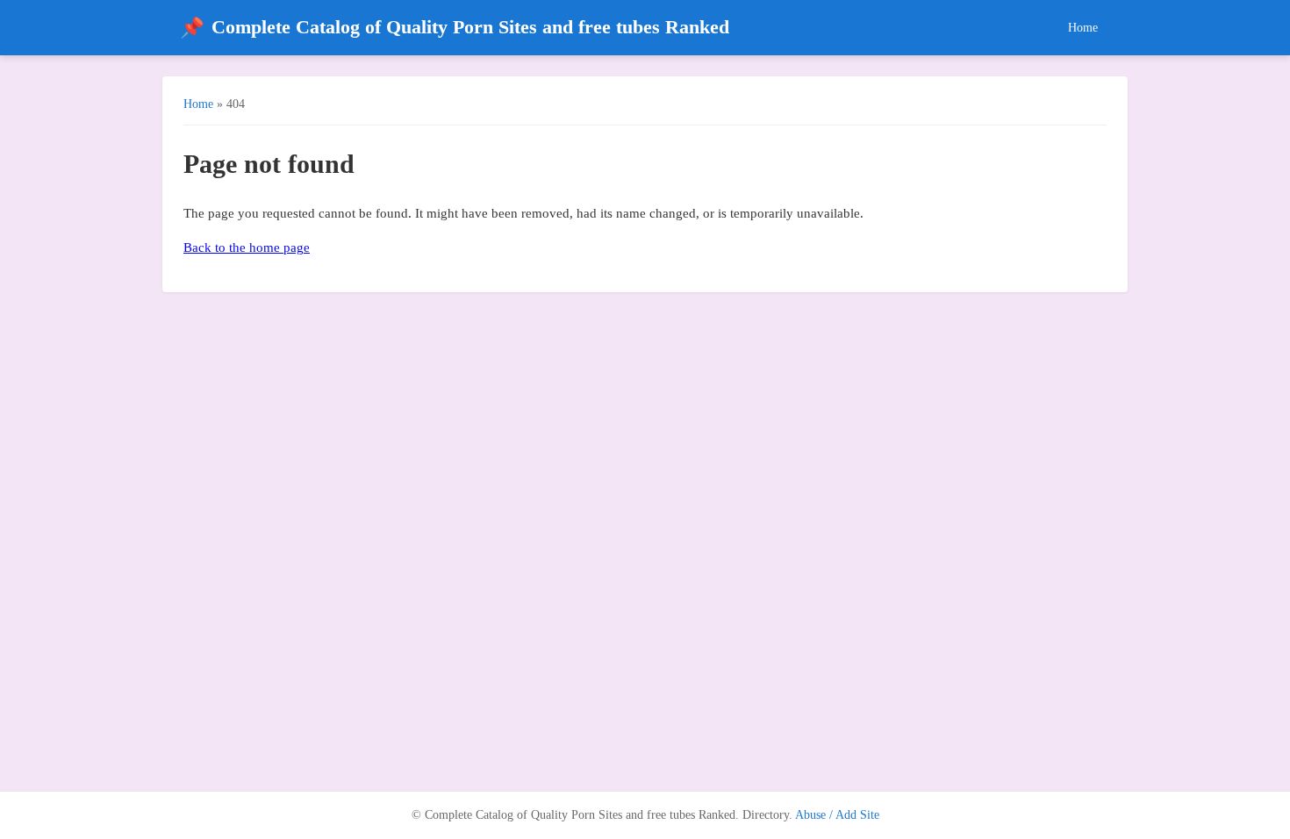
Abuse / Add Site (837, 814)
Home (1083, 27)
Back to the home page (246, 247)
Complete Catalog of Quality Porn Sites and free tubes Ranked (454, 28)
